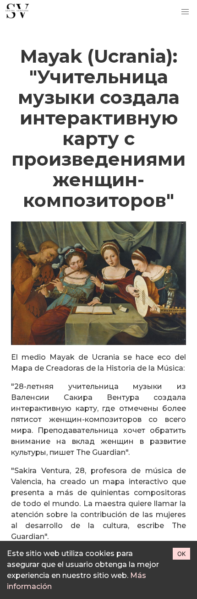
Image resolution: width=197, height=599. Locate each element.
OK (181, 553)
